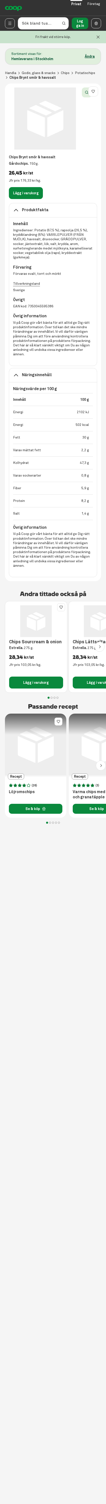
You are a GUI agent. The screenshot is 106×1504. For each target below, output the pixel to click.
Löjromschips (22, 791)
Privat (76, 4)
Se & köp (32, 809)
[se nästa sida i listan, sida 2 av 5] (101, 766)
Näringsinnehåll (37, 374)
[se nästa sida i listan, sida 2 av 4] (100, 647)
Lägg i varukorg (26, 193)
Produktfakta (35, 209)
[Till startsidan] (13, 7)
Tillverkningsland (26, 284)
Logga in (80, 23)
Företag (93, 4)
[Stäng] (98, 37)
